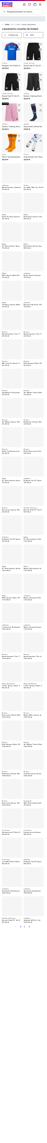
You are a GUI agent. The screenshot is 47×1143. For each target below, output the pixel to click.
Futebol (17, 24)
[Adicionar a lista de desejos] (19, 44)
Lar (12, 24)
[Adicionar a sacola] (19, 49)
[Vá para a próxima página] (29, 927)
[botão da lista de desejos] (29, 4)
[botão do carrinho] (34, 4)
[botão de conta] (24, 4)
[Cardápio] (40, 4)
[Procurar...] (4, 11)
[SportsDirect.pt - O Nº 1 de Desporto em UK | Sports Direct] (7, 4)
